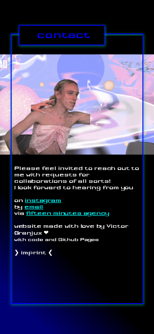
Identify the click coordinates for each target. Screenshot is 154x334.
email (33, 206)
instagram (43, 200)
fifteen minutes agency (68, 213)
